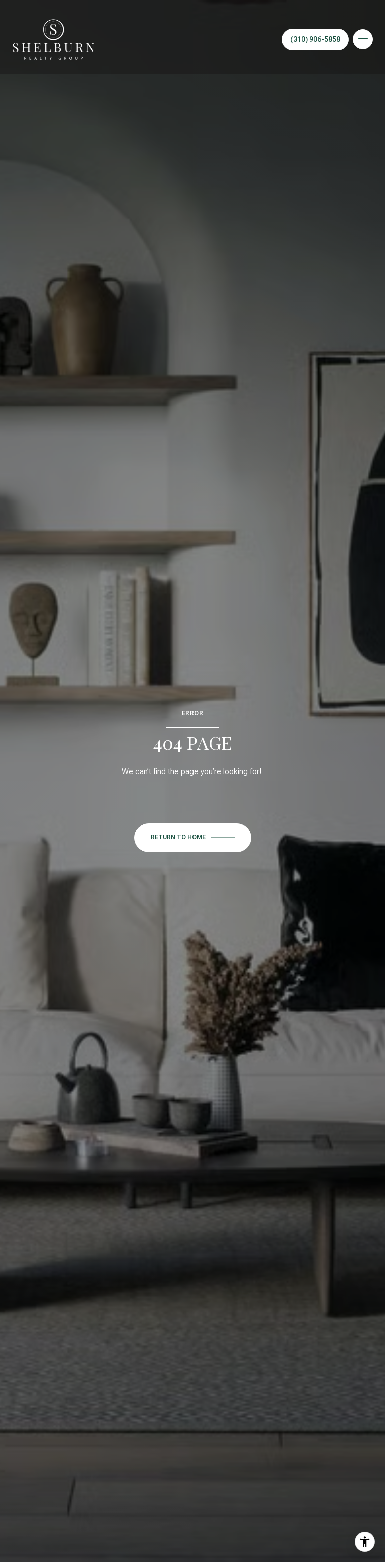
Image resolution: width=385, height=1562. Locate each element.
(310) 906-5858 (315, 39)
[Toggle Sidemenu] (363, 39)
